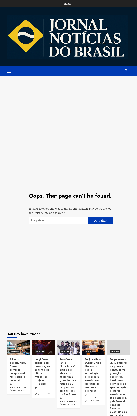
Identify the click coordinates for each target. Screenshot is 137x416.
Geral (88, 351)
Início (67, 3)
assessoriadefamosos (18, 387)
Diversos (40, 351)
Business (15, 351)
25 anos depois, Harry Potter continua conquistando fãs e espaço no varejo (18, 369)
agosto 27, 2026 (18, 390)
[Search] (126, 71)
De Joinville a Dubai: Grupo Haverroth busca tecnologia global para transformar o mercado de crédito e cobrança (93, 375)
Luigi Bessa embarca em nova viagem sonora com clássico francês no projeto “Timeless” (42, 371)
